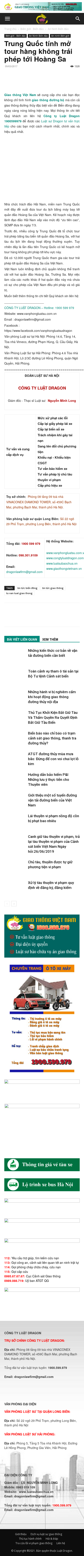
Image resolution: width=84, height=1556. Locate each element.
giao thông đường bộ (48, 100)
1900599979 (13, 121)
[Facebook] (8, 82)
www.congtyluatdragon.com (65, 558)
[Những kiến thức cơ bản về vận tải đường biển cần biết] (15, 655)
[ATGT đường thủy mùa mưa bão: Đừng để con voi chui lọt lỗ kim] (15, 759)
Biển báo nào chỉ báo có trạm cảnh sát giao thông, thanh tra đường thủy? (52, 738)
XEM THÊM (50, 639)
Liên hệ (60, 1543)
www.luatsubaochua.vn (62, 563)
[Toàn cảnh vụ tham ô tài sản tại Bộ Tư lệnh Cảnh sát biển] (15, 676)
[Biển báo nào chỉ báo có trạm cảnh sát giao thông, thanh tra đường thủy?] (15, 738)
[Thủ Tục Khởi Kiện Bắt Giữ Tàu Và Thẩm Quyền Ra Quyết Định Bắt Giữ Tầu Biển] (15, 717)
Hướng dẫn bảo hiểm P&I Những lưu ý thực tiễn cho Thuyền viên (48, 779)
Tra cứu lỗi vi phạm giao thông (34, 1543)
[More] (68, 82)
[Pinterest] (28, 82)
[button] (7, 19)
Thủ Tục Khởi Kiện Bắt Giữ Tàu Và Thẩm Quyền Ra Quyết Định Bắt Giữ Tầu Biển (53, 717)
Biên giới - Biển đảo (32, 29)
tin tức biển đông (27, 588)
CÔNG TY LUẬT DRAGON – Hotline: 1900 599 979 (39, 308)
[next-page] (14, 903)
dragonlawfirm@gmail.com (24, 572)
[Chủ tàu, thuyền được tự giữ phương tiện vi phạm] (15, 867)
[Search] (78, 19)
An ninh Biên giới (60, 35)
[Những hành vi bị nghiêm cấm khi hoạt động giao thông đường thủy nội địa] (15, 696)
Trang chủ (10, 29)
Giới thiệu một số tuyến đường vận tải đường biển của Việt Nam (52, 800)
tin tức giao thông (53, 588)
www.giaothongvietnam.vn (64, 568)
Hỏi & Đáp (52, 1538)
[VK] (58, 82)
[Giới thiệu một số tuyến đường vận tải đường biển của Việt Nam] (15, 800)
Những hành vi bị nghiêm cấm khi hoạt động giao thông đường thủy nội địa (52, 697)
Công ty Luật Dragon (62, 116)
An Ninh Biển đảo (58, 29)
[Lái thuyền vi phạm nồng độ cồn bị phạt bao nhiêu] (15, 821)
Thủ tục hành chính (30, 1538)
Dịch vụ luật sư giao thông (46, 1534)
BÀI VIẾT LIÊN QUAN (22, 639)
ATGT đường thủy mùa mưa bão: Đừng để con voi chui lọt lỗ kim (53, 759)
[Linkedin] (48, 82)
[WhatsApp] (38, 82)
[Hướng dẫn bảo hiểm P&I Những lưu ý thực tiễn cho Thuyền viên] (15, 779)
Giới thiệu (20, 1534)
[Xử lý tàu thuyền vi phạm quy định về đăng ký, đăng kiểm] (15, 887)
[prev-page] (7, 903)
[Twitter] (18, 82)
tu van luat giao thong (19, 593)
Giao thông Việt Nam (20, 95)
